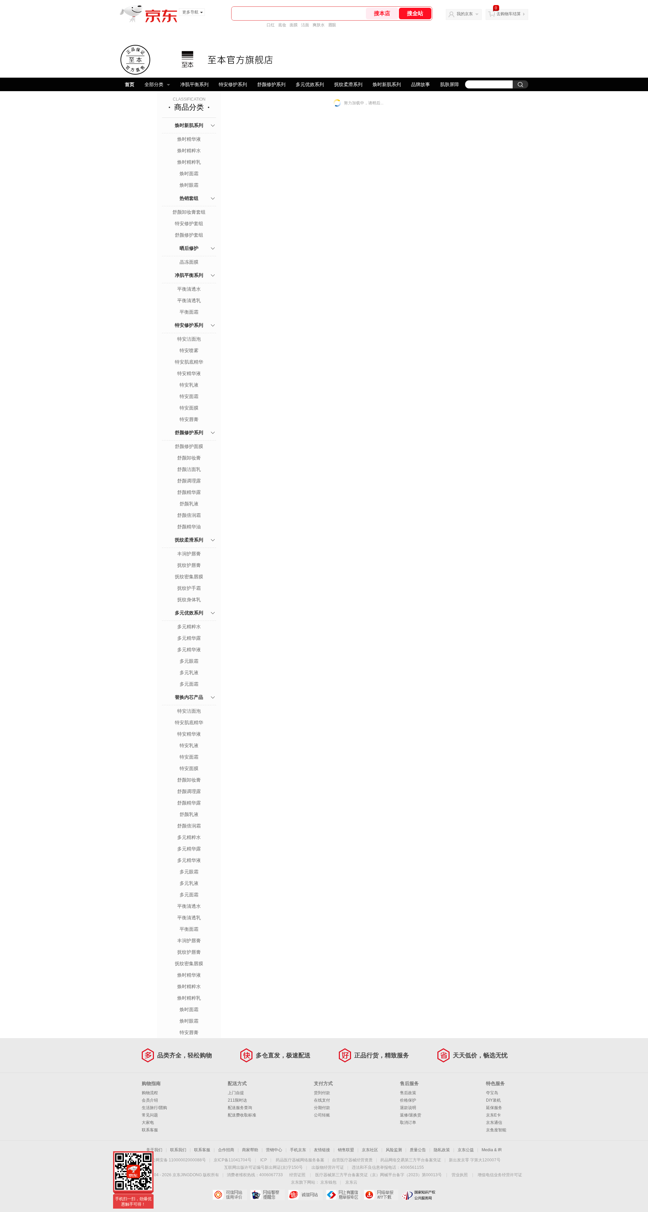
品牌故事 (420, 84)
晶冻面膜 (189, 262)
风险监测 (394, 1150)
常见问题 (150, 1115)
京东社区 (370, 1150)
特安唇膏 (189, 419)
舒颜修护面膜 (189, 446)
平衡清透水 (189, 289)
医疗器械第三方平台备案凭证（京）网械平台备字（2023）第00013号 (378, 1175)
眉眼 (332, 25)
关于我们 (154, 1150)
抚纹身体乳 (189, 599)
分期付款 (322, 1107)
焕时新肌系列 (387, 84)
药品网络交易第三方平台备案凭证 (410, 1160)
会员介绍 (150, 1100)
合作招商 (226, 1150)
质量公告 (418, 1150)
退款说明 (408, 1107)
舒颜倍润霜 (189, 515)
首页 (129, 84)
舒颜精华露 (189, 492)
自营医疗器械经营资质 (352, 1160)
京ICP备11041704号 (232, 1160)
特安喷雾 (189, 350)
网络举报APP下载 (380, 1194)
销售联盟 (346, 1150)
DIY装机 (493, 1100)
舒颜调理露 (189, 480)
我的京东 (465, 13)
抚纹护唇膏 (189, 565)
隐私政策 (442, 1150)
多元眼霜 (189, 661)
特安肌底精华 (189, 362)
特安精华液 (189, 373)
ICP (263, 1160)
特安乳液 (189, 385)
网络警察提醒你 (267, 1194)
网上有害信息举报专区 (343, 1194)
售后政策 (408, 1092)
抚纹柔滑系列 (348, 84)
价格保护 (408, 1100)
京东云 (351, 1182)
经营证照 (297, 1175)
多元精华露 (189, 638)
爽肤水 (319, 25)
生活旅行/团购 (154, 1107)
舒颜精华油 (189, 526)
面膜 (294, 25)
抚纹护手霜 (189, 588)
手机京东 (298, 1150)
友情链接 (322, 1150)
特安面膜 (189, 408)
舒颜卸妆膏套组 (189, 212)
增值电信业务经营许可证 (500, 1175)
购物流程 (150, 1092)
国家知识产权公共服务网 (418, 1194)
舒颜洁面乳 (189, 469)
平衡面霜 (189, 312)
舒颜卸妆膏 (189, 457)
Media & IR (492, 1150)
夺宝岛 (492, 1092)
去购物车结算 (508, 13)
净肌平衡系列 (194, 84)
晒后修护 (189, 248)
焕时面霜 (189, 173)
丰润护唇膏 (189, 553)
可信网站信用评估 (229, 1194)
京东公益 (466, 1150)
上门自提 (236, 1092)
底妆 (282, 25)
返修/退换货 (410, 1115)
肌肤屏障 (449, 84)
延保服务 (494, 1107)
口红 (271, 25)
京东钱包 (328, 1182)
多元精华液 (189, 649)
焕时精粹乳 (189, 162)
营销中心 (274, 1150)
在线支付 (322, 1100)
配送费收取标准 (242, 1115)
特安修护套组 (189, 223)
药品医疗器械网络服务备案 (300, 1160)
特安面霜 (189, 396)
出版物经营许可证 (328, 1167)
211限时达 (237, 1100)
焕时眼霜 (189, 185)
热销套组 (189, 198)
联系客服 (150, 1130)
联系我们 (178, 1150)
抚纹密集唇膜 (189, 576)
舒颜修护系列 (271, 84)
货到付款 (322, 1092)
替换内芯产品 (189, 697)
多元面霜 (189, 684)
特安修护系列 (233, 84)
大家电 (148, 1122)
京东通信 (494, 1122)
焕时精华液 (189, 139)
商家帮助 (250, 1150)
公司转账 (322, 1115)
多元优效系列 (310, 84)
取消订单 (408, 1122)
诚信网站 (305, 1194)
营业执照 (460, 1175)
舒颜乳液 (189, 503)
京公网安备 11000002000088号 (176, 1160)
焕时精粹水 (189, 150)
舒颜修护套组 (189, 235)
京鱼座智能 (496, 1130)
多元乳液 (189, 672)
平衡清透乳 (189, 300)
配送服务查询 (240, 1107)
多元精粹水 (189, 626)
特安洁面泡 (189, 339)
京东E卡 (493, 1115)
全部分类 (153, 84)
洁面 (305, 25)
